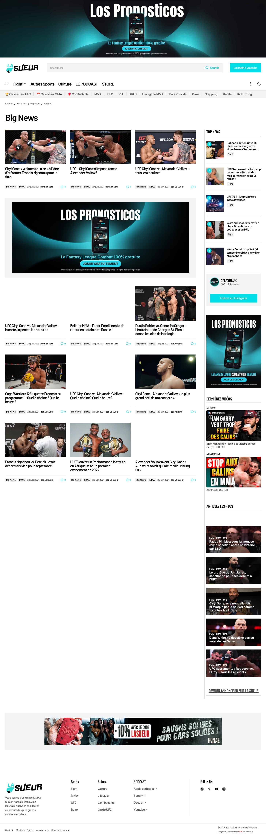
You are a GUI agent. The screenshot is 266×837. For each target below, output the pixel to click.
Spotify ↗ (140, 795)
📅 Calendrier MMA (49, 94)
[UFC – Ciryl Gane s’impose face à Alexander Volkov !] (100, 147)
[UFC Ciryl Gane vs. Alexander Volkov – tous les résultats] (165, 147)
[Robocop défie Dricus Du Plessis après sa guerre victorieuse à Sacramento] (215, 150)
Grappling (211, 94)
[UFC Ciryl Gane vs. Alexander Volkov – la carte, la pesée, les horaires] (35, 303)
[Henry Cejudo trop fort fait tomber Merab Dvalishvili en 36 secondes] (215, 256)
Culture (102, 788)
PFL (121, 94)
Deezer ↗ (140, 802)
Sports (75, 781)
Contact (9, 830)
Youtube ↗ (140, 809)
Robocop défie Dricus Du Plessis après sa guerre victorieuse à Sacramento (242, 146)
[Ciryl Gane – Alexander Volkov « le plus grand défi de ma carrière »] (165, 372)
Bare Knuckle (177, 94)
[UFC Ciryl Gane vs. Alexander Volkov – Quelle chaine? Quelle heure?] (100, 372)
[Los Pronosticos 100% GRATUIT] (133, 29)
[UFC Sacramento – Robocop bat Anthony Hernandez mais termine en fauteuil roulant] (215, 176)
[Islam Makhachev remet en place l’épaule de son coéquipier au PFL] (215, 230)
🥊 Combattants (78, 94)
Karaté (227, 94)
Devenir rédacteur (60, 830)
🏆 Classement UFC (18, 94)
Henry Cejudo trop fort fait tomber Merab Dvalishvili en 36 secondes (243, 252)
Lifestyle (103, 795)
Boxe (195, 94)
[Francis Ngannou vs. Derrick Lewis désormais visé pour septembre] (35, 440)
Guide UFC (105, 809)
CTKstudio (249, 832)
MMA (97, 94)
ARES (132, 94)
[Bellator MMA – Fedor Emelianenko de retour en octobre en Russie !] (100, 303)
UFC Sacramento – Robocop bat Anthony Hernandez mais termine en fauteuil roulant (244, 174)
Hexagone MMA (152, 94)
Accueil (9, 103)
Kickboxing (244, 94)
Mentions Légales (24, 830)
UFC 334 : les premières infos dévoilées (241, 198)
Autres (101, 781)
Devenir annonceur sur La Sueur (234, 690)
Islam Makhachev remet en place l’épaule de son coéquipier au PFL (243, 226)
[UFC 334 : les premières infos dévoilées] (215, 203)
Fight (230, 154)
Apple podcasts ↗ (145, 788)
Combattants (106, 802)
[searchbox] (125, 67)
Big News (35, 103)
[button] (7, 83)
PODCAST (140, 781)
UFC (110, 94)
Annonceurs (42, 830)
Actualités (21, 103)
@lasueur (229, 280)
